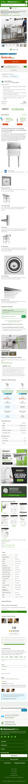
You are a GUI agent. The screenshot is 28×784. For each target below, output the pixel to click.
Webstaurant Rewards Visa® (11, 67)
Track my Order (14, 759)
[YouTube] (5, 737)
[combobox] (14, 5)
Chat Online (7, 763)
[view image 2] (10, 621)
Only (2, 55)
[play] (14, 342)
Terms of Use (10, 321)
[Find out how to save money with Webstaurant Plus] (1, 118)
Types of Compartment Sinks (12, 546)
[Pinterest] (15, 737)
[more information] (18, 82)
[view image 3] (16, 621)
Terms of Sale (14, 769)
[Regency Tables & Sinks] (5, 109)
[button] (3, 45)
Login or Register (14, 611)
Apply (25, 67)
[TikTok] (12, 737)
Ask (24, 316)
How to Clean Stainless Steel (12, 545)
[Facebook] (8, 737)
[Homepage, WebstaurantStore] (14, 1)
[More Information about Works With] (8, 114)
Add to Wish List (14, 70)
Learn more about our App (10, 724)
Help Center (14, 755)
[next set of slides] (27, 121)
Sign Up (24, 710)
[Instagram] (2, 737)
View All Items (24, 114)
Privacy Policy (17, 321)
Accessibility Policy (14, 775)
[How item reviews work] (18, 635)
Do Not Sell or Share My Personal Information (14, 777)
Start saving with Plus (9, 717)
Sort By (2, 664)
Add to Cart (5, 124)
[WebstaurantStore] (14, 729)
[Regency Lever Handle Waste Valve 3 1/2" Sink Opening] (7, 121)
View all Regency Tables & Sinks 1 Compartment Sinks (18, 109)
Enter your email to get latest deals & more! (13, 708)
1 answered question (16, 15)
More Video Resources (6, 362)
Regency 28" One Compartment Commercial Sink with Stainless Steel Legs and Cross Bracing (7, 391)
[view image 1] (4, 621)
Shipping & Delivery (19, 763)
